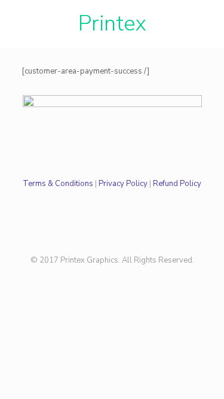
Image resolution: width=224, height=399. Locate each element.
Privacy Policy (123, 183)
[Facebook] (112, 277)
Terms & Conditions (58, 183)
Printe (107, 23)
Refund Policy (177, 183)
